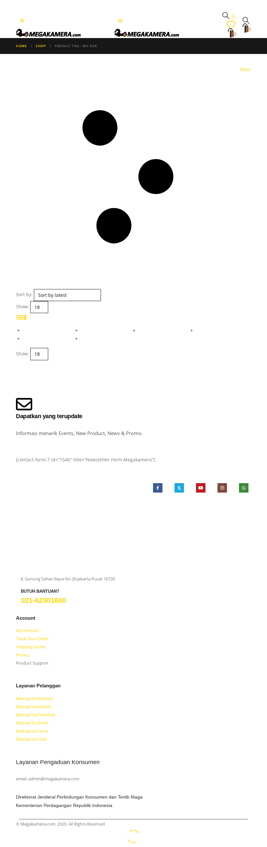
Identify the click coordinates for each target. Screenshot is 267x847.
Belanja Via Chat (31, 739)
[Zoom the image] (70, 507)
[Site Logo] (48, 33)
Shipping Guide (30, 647)
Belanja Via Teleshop (35, 715)
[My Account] (233, 16)
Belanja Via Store (32, 731)
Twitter (179, 488)
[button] (22, 20)
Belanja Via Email (32, 723)
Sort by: (24, 294)
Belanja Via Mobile (33, 706)
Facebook (157, 488)
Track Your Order (32, 639)
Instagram (222, 488)
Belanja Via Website (34, 698)
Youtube (200, 488)
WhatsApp (243, 488)
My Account (27, 630)
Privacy (23, 655)
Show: (22, 306)
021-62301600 (43, 600)
